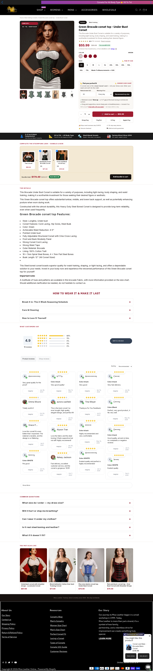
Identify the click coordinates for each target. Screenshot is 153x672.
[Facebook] (3, 662)
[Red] (90, 56)
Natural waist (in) (85, 90)
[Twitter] (9, 662)
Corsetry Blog (56, 616)
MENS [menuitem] (71, 9)
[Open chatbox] (148, 667)
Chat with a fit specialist (96, 107)
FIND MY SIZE (127, 61)
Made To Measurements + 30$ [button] (102, 70)
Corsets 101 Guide (58, 647)
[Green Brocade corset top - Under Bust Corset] (23, 94)
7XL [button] (87, 70)
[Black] (85, 56)
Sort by (113, 366)
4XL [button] (122, 65)
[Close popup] (149, 636)
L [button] (99, 65)
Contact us (6, 619)
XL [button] (105, 65)
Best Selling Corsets (31, 18)
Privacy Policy (8, 628)
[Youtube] (15, 662)
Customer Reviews (58, 651)
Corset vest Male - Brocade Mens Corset (139, 646)
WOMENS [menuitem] (55, 9)
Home (22, 18)
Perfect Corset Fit (58, 634)
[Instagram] (5, 662)
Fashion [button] (82, 22)
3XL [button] (116, 65)
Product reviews (29, 359)
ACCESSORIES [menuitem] (89, 9)
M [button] (93, 65)
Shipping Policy (8, 624)
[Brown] (95, 56)
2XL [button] (111, 65)
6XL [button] (81, 70)
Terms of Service (9, 637)
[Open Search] (136, 10)
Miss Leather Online (27, 669)
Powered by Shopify (47, 669)
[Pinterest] (12, 662)
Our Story (6, 615)
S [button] (87, 65)
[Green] (81, 56)
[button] (2, 2)
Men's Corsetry (57, 621)
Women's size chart (123, 83)
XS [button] (81, 65)
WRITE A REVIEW (118, 341)
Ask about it (143, 656)
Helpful (30, 391)
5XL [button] (128, 65)
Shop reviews (44, 359)
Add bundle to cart (120, 177)
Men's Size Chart (57, 629)
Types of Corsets (57, 642)
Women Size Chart (58, 625)
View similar (131, 656)
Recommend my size (122, 94)
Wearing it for (101, 90)
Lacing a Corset (57, 638)
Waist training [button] (93, 22)
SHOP (40, 9)
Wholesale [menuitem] (109, 9)
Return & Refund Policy (12, 632)
